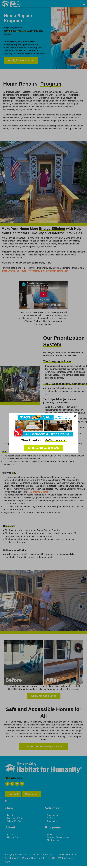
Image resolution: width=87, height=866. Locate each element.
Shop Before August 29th (43, 447)
